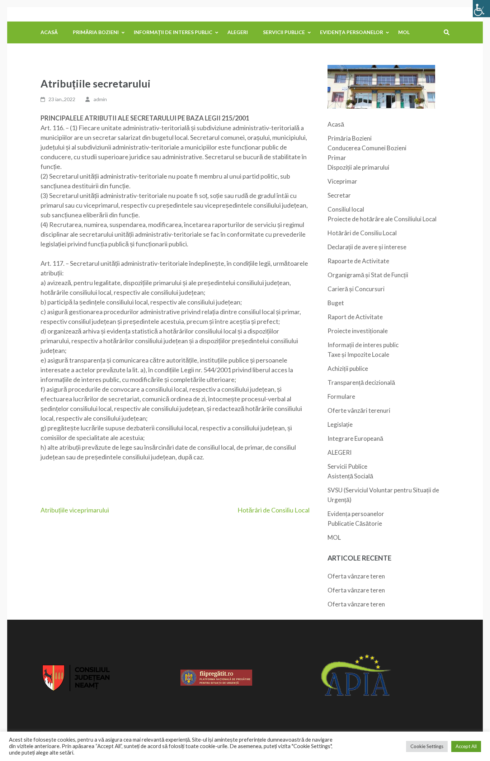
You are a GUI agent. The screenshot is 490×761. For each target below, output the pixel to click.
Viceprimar (342, 181)
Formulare (341, 396)
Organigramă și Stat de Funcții (368, 275)
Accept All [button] (466, 746)
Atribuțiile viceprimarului (75, 510)
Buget (336, 303)
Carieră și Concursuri (356, 289)
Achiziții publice (348, 368)
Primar (337, 157)
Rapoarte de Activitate (358, 261)
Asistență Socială (350, 476)
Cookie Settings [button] (426, 746)
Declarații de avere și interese (367, 247)
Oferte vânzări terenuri (359, 410)
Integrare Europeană (355, 438)
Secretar (339, 195)
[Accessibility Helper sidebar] (481, 8)
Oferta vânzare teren (356, 576)
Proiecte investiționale (358, 331)
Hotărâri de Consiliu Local (273, 510)
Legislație (340, 424)
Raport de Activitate (355, 317)
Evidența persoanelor (351, 32)
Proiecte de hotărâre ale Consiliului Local (382, 219)
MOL (404, 32)
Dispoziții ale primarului (358, 167)
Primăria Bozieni (96, 32)
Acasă (49, 32)
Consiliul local (346, 209)
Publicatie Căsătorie (355, 523)
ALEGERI (237, 32)
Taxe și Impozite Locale (358, 354)
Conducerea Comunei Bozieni (367, 148)
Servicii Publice (284, 32)
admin (100, 99)
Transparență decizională (361, 382)
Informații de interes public (173, 32)
